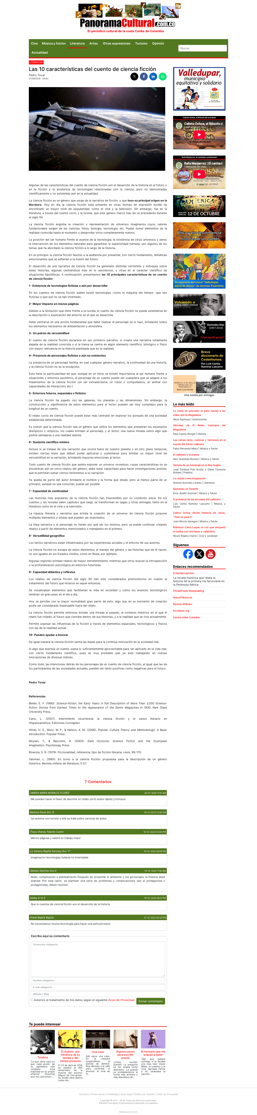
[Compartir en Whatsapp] (163, 76)
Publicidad (113, 1094)
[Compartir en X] (134, 76)
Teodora (42, 1057)
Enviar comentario (151, 1001)
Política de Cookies (144, 1094)
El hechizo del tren (183, 573)
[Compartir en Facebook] (144, 76)
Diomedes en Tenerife (185, 488)
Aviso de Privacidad (121, 1000)
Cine (34, 43)
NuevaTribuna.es (182, 597)
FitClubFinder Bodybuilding (188, 590)
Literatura (77, 43)
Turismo (141, 43)
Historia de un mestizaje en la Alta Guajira (197, 465)
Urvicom (134, 1112)
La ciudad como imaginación (189, 478)
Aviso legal (126, 1094)
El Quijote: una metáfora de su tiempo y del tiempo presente (70, 1056)
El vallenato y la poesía (186, 454)
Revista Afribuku (182, 604)
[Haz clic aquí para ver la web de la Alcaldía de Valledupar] (199, 88)
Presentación (98, 1094)
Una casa (98, 1052)
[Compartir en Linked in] (153, 76)
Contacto (84, 1094)
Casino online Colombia (186, 617)
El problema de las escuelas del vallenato (196, 499)
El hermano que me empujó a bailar (153, 1053)
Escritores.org (181, 610)
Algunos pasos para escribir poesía (125, 1054)
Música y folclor (54, 43)
